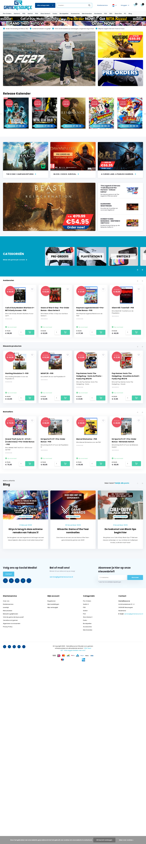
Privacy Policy (7, 627)
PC (125, 14)
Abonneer (135, 577)
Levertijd (6, 607)
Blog (130, 14)
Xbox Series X (45, 14)
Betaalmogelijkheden (10, 614)
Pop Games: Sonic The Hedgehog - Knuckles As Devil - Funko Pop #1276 (126, 376)
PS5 (23, 14)
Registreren (51, 601)
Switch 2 (17, 14)
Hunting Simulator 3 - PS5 (16, 373)
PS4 (36, 14)
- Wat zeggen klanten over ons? (73, 650)
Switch (30, 14)
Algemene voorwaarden (11, 623)
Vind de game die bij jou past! (13, 617)
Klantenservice (102, 5)
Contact (8, 574)
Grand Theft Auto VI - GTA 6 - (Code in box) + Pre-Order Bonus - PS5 (19, 442)
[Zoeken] (89, 5)
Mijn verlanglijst (52, 607)
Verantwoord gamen (10, 620)
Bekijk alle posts (122, 483)
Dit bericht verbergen (104, 840)
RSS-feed (87, 648)
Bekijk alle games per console (14, 260)
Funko (55, 14)
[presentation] (1, 114)
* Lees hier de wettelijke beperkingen (109, 582)
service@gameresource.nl (61, 577)
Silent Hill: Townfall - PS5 (123, 307)
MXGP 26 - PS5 (47, 373)
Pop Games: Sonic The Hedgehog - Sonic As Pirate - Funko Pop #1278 (89, 376)
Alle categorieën (43, 5)
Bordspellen (64, 14)
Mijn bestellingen (53, 604)
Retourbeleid (7, 611)
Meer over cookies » (126, 840)
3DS (110, 14)
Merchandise (87, 14)
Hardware (98, 14)
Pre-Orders (7, 14)
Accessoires (75, 14)
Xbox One (118, 14)
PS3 (105, 14)
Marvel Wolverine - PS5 (86, 439)
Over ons (6, 601)
